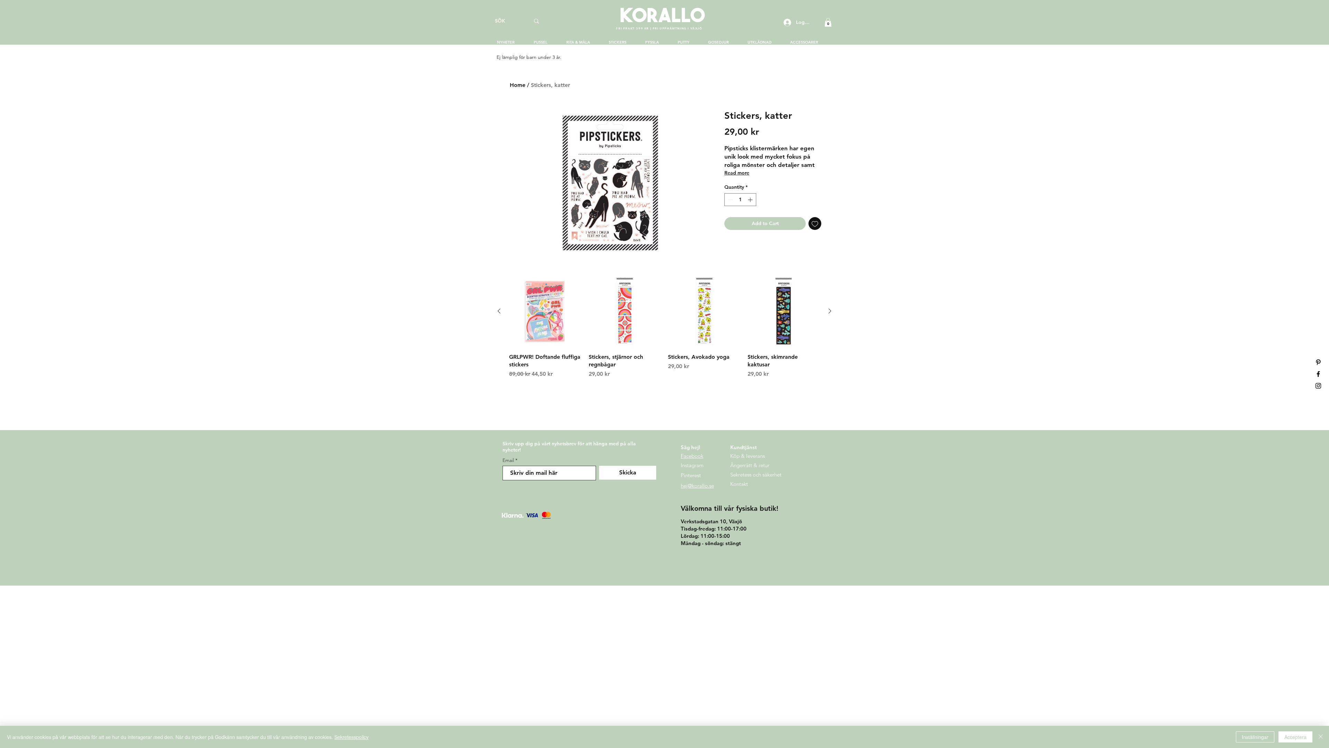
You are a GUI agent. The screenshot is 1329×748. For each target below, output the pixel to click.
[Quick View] (545, 311)
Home (517, 85)
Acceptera (1295, 736)
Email (508, 460)
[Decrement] (729, 200)
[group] (664, 327)
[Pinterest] (1318, 362)
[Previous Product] (499, 311)
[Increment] (751, 200)
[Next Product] (830, 311)
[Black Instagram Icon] (1318, 386)
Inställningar (1255, 736)
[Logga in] (787, 22)
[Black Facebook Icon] (1318, 374)
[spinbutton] (740, 200)
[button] (828, 22)
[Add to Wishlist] (814, 223)
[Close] (1321, 736)
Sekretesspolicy (351, 736)
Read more (736, 173)
